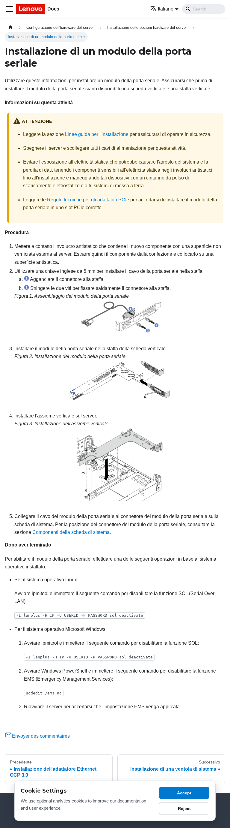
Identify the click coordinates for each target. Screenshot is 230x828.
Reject (184, 808)
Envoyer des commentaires (41, 736)
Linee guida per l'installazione (96, 134)
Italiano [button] (165, 8)
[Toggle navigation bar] (9, 9)
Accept (184, 792)
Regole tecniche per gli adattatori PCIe (88, 199)
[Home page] (10, 27)
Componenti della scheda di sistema (71, 532)
